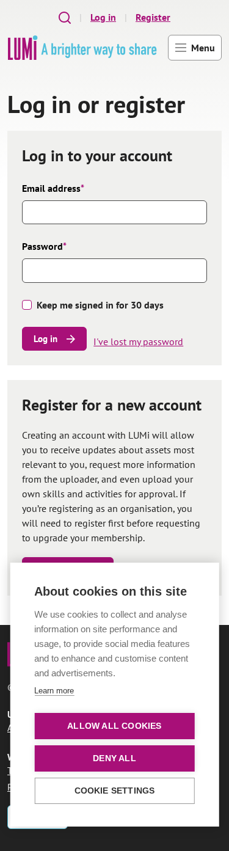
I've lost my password (138, 341)
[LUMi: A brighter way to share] (82, 47)
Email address (53, 188)
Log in (103, 17)
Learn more (54, 690)
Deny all (114, 758)
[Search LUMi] (65, 17)
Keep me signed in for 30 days (100, 305)
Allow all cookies (114, 726)
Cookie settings (115, 790)
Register (153, 17)
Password (44, 246)
